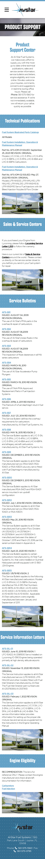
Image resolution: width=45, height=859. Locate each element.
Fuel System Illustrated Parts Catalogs (20, 132)
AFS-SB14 (7, 548)
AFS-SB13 (7, 516)
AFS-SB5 (6, 379)
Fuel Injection (8, 788)
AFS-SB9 (6, 452)
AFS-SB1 (6, 312)
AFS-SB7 (6, 413)
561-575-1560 (25, 848)
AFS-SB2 (6, 329)
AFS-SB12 (7, 500)
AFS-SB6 (6, 399)
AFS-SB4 (6, 362)
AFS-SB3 (6, 345)
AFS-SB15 (7, 570)
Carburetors (8, 785)
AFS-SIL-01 (7, 648)
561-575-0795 (24, 851)
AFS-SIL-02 (7, 665)
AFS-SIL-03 (7, 693)
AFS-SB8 (6, 429)
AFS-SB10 (7, 477)
